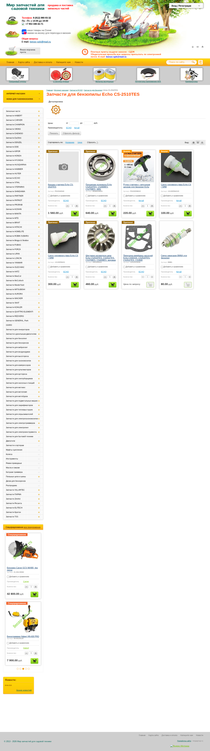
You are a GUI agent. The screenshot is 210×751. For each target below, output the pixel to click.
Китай (76, 128)
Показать (54, 133)
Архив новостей (24, 692)
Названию (69, 142)
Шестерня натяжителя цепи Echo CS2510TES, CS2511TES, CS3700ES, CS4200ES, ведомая (101, 257)
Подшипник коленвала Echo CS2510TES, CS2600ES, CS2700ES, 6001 (99, 186)
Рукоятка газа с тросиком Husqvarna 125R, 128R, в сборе (21, 637)
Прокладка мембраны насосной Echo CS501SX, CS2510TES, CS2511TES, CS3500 (138, 257)
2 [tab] (20, 671)
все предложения (32, 527)
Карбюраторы (191, 82)
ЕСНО (68, 128)
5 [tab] (29, 671)
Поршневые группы (17, 82)
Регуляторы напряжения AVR (148, 82)
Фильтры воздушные (104, 82)
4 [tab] (26, 671)
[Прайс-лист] (202, 142)
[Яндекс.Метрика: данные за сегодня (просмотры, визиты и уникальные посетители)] (179, 746)
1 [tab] (18, 671)
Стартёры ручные (61, 82)
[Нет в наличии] (150, 284)
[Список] (194, 142)
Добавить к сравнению (60, 196)
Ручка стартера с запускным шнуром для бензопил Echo (136, 185)
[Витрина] (198, 142)
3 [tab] (23, 671)
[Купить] (75, 213)
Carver (26, 581)
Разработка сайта (184, 741)
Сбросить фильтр (71, 133)
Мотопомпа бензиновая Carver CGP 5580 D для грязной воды (21, 569)
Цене (80, 142)
